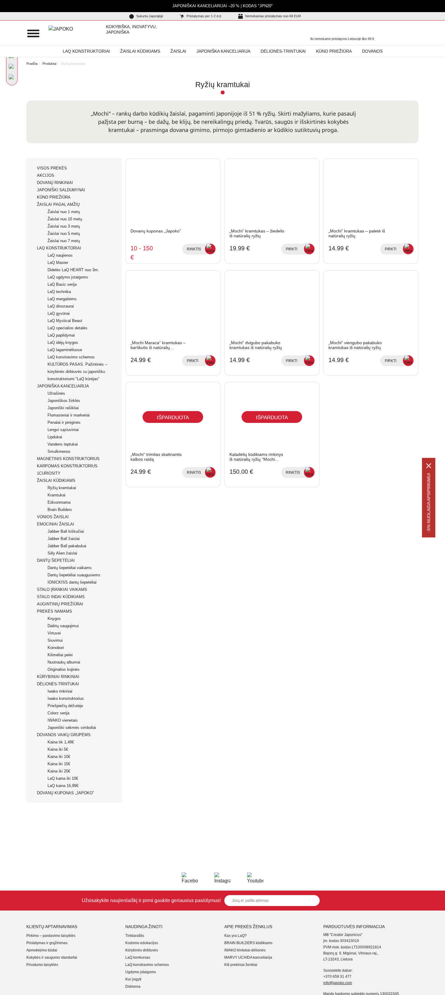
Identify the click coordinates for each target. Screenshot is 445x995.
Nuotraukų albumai (64, 662)
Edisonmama (59, 502)
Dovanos (372, 51)
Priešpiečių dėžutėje (65, 705)
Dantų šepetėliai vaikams (70, 567)
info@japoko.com (337, 983)
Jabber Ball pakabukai (67, 546)
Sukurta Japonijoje (149, 16)
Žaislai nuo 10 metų (65, 219)
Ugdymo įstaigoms (140, 972)
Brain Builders (60, 509)
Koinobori (56, 647)
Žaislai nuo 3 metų (64, 226)
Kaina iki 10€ (59, 756)
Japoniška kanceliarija (223, 51)
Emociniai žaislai (55, 524)
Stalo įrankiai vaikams (62, 589)
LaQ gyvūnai (59, 313)
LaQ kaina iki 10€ (63, 778)
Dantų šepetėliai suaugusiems (74, 575)
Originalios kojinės (64, 669)
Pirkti (291, 249)
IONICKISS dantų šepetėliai (72, 582)
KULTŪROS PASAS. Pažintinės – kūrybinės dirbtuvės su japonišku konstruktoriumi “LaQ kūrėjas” (77, 371)
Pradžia (32, 63)
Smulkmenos (59, 451)
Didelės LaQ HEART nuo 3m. (73, 270)
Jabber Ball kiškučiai (66, 531)
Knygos (54, 618)
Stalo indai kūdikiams (61, 597)
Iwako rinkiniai (60, 691)
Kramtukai (56, 495)
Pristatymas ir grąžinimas (47, 943)
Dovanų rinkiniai (55, 182)
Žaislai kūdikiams (140, 51)
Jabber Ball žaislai (64, 538)
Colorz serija (58, 713)
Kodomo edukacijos (141, 943)
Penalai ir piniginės (64, 422)
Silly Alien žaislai (62, 553)
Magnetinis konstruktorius (68, 458)
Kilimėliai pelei (60, 655)
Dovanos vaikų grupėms (64, 735)
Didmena (132, 986)
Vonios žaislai (53, 517)
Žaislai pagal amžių (58, 204)
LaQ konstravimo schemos (71, 357)
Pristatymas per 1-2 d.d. (204, 16)
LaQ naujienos (60, 255)
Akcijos (45, 175)
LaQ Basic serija (62, 284)
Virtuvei (54, 633)
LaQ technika (59, 291)
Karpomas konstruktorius (67, 466)
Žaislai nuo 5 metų (64, 233)
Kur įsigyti (133, 979)
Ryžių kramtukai (62, 488)
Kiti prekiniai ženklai (240, 965)
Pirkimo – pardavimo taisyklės (50, 936)
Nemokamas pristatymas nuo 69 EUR (272, 16)
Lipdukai (55, 437)
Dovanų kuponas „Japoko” (65, 793)
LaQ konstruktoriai (86, 51)
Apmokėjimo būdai (41, 950)
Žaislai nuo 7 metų (64, 241)
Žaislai (178, 51)
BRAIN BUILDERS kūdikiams (248, 943)
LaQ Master (58, 262)
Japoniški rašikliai (63, 408)
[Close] (428, 465)
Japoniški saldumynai (61, 190)
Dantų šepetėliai (56, 560)
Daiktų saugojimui (63, 626)
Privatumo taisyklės (42, 965)
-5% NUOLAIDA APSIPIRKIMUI (428, 502)
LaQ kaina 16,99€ (63, 785)
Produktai (49, 63)
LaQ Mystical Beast (65, 320)
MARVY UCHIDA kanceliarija (248, 957)
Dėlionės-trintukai (283, 51)
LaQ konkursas (137, 957)
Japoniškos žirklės (64, 400)
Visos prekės (52, 168)
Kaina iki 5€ (58, 749)
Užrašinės (56, 393)
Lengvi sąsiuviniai (63, 429)
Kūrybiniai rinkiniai (58, 676)
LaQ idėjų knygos (63, 342)
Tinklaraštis (134, 936)
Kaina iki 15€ (59, 764)
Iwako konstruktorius (66, 698)
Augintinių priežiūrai (60, 604)
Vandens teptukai (63, 444)
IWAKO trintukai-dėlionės (244, 950)
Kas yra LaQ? (235, 936)
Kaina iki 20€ (59, 771)
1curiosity (49, 473)
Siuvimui (55, 640)
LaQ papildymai (61, 335)
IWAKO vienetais (63, 720)
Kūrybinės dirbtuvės (141, 950)
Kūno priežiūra (334, 51)
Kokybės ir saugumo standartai (51, 957)
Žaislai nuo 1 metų (64, 211)
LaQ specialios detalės (67, 328)
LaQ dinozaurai (61, 306)
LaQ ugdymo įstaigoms (68, 277)
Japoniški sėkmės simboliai (72, 727)
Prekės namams (54, 611)
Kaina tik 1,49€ (61, 742)
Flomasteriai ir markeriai (69, 415)
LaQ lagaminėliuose (65, 350)
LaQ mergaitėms (62, 299)
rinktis (194, 249)
